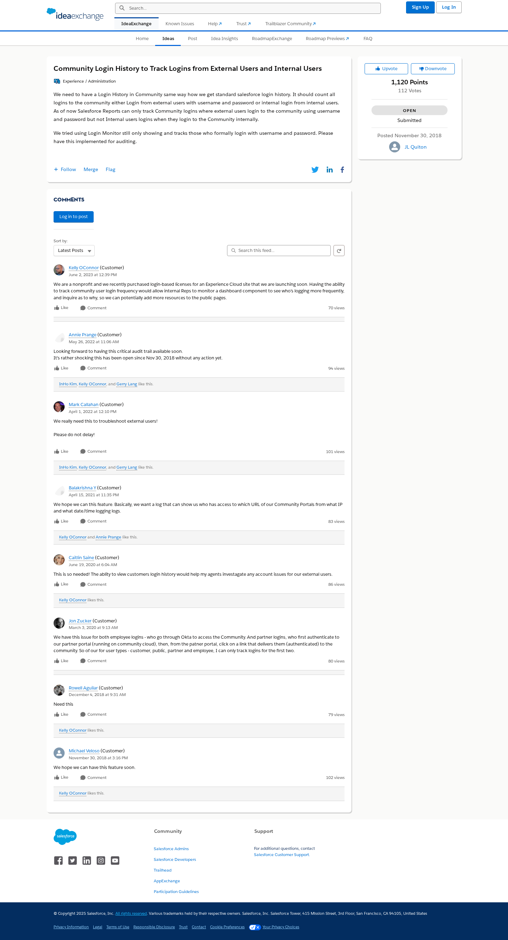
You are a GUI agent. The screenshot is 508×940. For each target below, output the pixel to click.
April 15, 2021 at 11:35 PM (94, 495)
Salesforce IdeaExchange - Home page (75, 14)
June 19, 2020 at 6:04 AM (93, 564)
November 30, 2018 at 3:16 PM (98, 758)
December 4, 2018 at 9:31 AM (97, 694)
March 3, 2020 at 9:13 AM (93, 627)
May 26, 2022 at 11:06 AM (94, 342)
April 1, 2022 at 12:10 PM (92, 411)
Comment (96, 308)
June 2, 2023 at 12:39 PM (93, 275)
